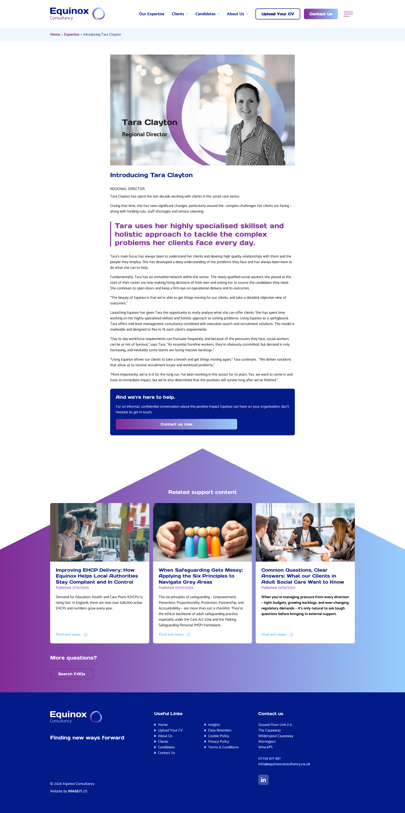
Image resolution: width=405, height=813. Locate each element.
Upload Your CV (170, 730)
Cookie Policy (218, 736)
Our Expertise (151, 14)
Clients (178, 14)
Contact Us (166, 753)
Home (55, 34)
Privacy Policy (218, 741)
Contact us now (176, 424)
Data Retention (219, 730)
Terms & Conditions (223, 747)
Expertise (71, 34)
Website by (68, 791)
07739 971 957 (269, 758)
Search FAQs (71, 673)
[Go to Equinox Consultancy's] (263, 780)
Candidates (205, 14)
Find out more (68, 635)
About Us (235, 14)
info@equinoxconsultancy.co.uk (284, 764)
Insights (214, 725)
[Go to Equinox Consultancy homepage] (77, 13)
